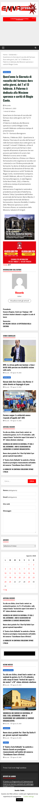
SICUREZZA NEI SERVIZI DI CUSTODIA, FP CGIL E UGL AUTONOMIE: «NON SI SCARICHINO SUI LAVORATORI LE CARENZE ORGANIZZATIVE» (18, 446)
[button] (3, 48)
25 (10, 582)
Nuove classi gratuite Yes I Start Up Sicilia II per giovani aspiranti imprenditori (18, 454)
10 (5, 573)
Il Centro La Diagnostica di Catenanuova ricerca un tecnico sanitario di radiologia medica (18, 784)
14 (24, 573)
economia (7, 728)
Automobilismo (8, 670)
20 (19, 577)
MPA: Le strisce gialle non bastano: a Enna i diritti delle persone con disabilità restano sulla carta (19, 367)
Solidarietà (7, 72)
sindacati (8, 708)
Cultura (6, 742)
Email (10, 497)
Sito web (6, 504)
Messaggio (7, 511)
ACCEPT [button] (19, 800)
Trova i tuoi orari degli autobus (14, 768)
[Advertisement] (19, 32)
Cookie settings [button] (28, 796)
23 (33, 577)
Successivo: (17, 324)
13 (19, 573)
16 (33, 573)
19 (15, 577)
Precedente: (19, 313)
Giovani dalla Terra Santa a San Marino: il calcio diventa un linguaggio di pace (18, 383)
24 (5, 582)
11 (10, 573)
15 (29, 573)
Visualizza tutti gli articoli (19, 301)
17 (5, 577)
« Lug (5, 590)
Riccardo (8, 105)
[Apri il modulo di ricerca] (35, 48)
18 (10, 577)
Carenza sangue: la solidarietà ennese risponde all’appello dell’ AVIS (16, 416)
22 (29, 577)
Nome (10, 490)
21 (24, 577)
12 (15, 573)
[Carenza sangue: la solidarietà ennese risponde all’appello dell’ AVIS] (19, 401)
